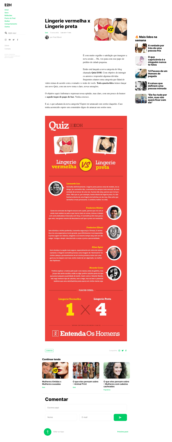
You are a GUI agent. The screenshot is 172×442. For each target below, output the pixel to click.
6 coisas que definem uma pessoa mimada (157, 86)
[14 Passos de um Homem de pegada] (141, 73)
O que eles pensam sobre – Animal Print (85, 382)
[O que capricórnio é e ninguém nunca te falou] (141, 61)
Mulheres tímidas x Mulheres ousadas (51, 382)
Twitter (14, 39)
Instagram (6, 39)
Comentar (49, 350)
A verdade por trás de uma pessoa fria (156, 48)
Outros (7, 27)
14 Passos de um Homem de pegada (157, 74)
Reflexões (8, 15)
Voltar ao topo (58, 432)
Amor (7, 10)
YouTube (10, 39)
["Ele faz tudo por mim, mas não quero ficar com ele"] (141, 98)
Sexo (6, 13)
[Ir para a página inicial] (8, 4)
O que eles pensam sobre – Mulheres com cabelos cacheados (116, 384)
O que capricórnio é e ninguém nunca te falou (157, 61)
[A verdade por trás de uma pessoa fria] (141, 48)
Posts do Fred (10, 18)
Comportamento (11, 24)
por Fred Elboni (56, 37)
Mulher (7, 21)
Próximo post (122, 432)
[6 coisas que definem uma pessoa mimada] (141, 86)
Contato (8, 49)
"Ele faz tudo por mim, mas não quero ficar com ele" (157, 98)
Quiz (46, 32)
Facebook (17, 39)
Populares (107, 390)
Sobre (7, 45)
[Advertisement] (86, 9)
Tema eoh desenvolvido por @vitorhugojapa (12, 56)
